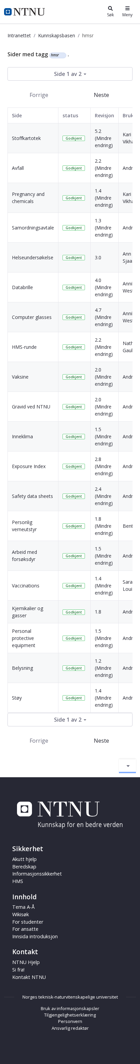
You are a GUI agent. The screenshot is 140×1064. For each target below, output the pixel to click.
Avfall (18, 168)
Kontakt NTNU (29, 977)
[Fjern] (62, 55)
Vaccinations (25, 585)
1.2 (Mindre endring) (104, 668)
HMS (17, 881)
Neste (101, 95)
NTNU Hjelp (26, 962)
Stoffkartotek (26, 138)
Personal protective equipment (23, 638)
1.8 (98, 611)
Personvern (70, 1021)
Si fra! (18, 969)
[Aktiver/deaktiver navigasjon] (127, 766)
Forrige (39, 95)
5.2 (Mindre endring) (104, 138)
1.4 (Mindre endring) (104, 197)
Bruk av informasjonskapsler (70, 1008)
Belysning (22, 668)
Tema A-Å (23, 907)
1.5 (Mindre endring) (104, 436)
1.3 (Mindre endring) (104, 227)
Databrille (22, 287)
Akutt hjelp (24, 859)
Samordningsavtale (33, 227)
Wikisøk (20, 914)
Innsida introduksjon (35, 936)
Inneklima (22, 436)
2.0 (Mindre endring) (104, 376)
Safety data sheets (32, 496)
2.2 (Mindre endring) (104, 168)
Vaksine (20, 377)
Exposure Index (29, 466)
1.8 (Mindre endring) (104, 526)
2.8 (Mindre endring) (104, 466)
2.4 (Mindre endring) (104, 496)
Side (17, 115)
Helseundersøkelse (32, 257)
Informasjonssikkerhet (37, 873)
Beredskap (24, 866)
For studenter (27, 922)
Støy (17, 698)
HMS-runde (24, 347)
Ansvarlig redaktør (70, 1028)
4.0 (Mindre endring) (104, 287)
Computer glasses (32, 317)
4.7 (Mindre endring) (104, 317)
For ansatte (25, 929)
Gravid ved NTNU (31, 406)
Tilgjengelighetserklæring (70, 1015)
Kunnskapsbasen (56, 35)
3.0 (98, 257)
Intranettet (19, 35)
